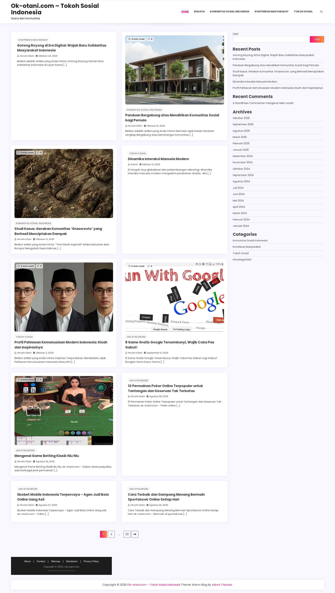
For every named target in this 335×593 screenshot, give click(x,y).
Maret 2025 (240, 137)
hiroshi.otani (27, 55)
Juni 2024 (239, 194)
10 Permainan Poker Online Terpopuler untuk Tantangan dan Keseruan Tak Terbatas (165, 388)
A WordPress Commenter (249, 103)
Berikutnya (134, 534)
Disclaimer (72, 561)
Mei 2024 (238, 200)
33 (127, 534)
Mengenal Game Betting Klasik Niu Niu (46, 455)
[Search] (321, 11)
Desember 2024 (243, 156)
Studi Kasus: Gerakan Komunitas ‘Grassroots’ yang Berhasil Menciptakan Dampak (58, 231)
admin (134, 164)
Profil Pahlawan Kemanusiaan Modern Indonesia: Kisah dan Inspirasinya (278, 88)
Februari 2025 (241, 143)
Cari (235, 34)
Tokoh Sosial (303, 11)
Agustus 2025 (241, 131)
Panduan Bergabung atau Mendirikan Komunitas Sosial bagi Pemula (276, 65)
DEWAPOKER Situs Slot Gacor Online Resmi (61, 571)
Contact (41, 561)
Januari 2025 (241, 150)
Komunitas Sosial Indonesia (229, 11)
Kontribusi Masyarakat (272, 11)
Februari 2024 (241, 219)
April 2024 (239, 207)
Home (185, 11)
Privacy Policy (91, 561)
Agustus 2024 (241, 181)
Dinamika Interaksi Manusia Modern (158, 159)
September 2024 (243, 175)
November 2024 (243, 162)
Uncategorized (136, 336)
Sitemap (55, 561)
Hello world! (286, 103)
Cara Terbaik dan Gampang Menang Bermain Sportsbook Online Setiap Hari (166, 497)
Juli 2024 (238, 188)
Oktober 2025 (241, 118)
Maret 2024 (240, 213)
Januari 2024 (241, 226)
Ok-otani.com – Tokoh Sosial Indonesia (55, 9)
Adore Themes (222, 585)
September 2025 (243, 124)
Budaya (199, 11)
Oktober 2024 (241, 169)
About (27, 561)
